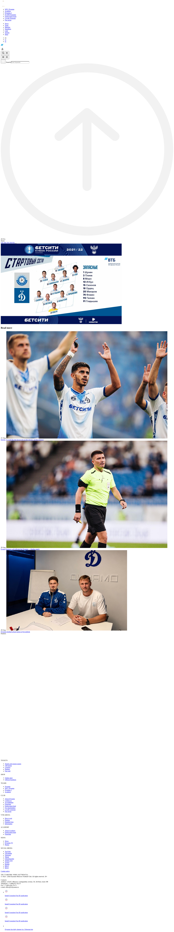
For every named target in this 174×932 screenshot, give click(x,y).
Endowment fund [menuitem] (10, 806)
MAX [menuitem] (7, 868)
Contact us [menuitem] (8, 801)
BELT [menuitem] (7, 866)
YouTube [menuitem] (8, 851)
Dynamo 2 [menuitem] (8, 790)
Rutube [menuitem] (7, 864)
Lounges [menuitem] (7, 767)
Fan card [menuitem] (7, 771)
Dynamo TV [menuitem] (9, 843)
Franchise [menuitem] (8, 804)
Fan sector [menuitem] (8, 811)
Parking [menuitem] (7, 769)
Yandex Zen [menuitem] (9, 860)
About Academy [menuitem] (10, 830)
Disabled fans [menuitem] (9, 822)
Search (8, 62)
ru (5, 40)
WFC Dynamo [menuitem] (9, 788)
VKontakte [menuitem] (8, 853)
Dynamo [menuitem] (7, 786)
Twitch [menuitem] (7, 862)
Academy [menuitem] (8, 792)
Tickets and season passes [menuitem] (13, 764)
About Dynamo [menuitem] (10, 799)
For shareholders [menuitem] (10, 808)
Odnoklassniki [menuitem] (9, 859)
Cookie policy (5, 871)
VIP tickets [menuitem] (8, 765)
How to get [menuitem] (8, 818)
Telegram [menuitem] (8, 855)
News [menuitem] (7, 841)
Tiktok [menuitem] (7, 857)
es (5, 41)
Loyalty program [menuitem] (10, 810)
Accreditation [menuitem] (9, 802)
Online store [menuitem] (9, 778)
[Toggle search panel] (5, 53)
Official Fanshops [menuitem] (10, 780)
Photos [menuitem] (7, 845)
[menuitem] (89, 9)
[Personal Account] (2, 50)
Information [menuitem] (8, 824)
